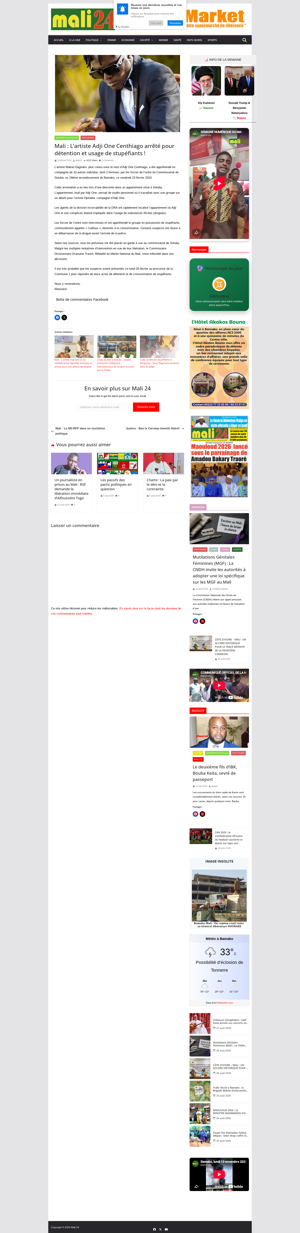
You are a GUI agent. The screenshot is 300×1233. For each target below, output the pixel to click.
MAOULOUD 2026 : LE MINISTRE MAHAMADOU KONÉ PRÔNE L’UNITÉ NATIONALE (231, 1112)
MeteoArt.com (225, 1002)
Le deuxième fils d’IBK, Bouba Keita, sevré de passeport (215, 773)
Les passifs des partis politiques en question (116, 484)
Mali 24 (75, 1227)
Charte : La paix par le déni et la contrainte (162, 484)
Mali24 (79, 160)
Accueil (59, 40)
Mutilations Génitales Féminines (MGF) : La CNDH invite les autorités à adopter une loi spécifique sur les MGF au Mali (219, 569)
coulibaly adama (220, 589)
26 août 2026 (223, 1050)
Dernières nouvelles (66, 138)
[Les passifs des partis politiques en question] (117, 455)
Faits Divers (194, 40)
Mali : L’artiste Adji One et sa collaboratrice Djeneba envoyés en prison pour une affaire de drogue (74, 363)
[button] (100, 40)
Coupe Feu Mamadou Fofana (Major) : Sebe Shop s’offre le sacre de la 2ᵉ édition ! (229, 1134)
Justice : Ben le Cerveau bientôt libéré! (153, 428)
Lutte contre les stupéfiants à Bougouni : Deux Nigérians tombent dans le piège (159, 363)
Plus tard (156, 23)
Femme (111, 40)
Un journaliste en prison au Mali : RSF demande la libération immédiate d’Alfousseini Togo (71, 489)
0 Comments (108, 160)
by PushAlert (123, 26)
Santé (177, 40)
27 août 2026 (223, 1028)
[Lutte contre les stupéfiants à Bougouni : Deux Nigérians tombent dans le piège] (159, 347)
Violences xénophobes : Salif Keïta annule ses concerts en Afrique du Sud (230, 1022)
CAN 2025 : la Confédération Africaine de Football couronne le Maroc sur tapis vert (229, 838)
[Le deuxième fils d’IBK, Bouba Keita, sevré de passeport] (219, 732)
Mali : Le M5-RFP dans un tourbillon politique (80, 431)
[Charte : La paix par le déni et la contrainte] (163, 455)
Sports (212, 40)
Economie (128, 40)
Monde (163, 40)
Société (145, 40)
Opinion (225, 549)
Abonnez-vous (146, 406)
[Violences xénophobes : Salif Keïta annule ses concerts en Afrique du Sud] (200, 1023)
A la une (74, 40)
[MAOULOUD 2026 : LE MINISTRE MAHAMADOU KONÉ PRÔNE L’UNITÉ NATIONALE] (200, 1113)
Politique (92, 40)
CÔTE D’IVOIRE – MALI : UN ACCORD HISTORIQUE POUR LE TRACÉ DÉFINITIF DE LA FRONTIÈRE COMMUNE (230, 647)
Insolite (198, 759)
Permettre (175, 23)
